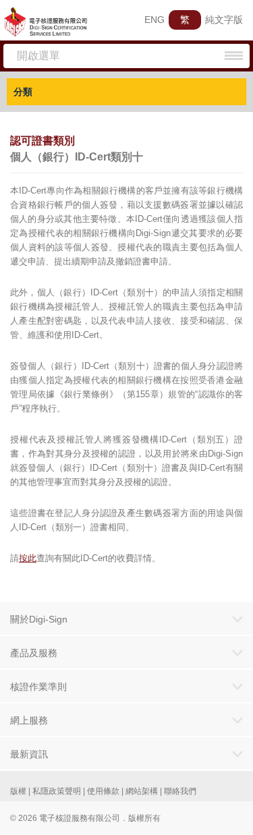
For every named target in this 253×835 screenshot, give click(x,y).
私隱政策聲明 (56, 791)
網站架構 (141, 791)
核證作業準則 (38, 686)
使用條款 (103, 791)
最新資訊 (29, 754)
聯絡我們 (180, 791)
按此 (27, 558)
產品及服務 (33, 652)
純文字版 (224, 19)
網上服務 (29, 720)
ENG (154, 19)
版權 (18, 791)
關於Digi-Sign (38, 619)
